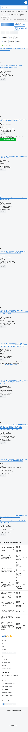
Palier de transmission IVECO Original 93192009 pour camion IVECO (11, 66)
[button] (25, 2)
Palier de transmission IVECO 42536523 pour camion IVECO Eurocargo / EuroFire (13, 119)
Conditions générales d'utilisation (10, 675)
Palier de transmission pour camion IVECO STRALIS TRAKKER (8, 604)
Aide (3, 646)
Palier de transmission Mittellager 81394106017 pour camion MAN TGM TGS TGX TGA (14, 460)
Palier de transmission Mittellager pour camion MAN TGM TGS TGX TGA (8, 570)
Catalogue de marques (7, 686)
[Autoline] (2, 11)
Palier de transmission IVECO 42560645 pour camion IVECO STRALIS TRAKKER (13, 252)
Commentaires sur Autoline (8, 683)
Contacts (4, 649)
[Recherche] (25, 7)
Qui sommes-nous (6, 643)
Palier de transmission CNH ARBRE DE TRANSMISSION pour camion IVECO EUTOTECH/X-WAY (8, 595)
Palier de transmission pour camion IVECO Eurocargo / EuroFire (8, 549)
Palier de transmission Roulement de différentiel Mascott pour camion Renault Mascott (7, 584)
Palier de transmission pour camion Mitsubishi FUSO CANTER (8, 611)
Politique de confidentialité (8, 678)
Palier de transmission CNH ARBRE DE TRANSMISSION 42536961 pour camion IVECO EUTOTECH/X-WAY (14, 312)
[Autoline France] (10, 2)
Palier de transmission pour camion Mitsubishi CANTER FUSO (8, 618)
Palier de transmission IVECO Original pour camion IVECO (6, 557)
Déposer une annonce (8, 139)
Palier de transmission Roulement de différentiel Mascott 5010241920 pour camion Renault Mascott (14, 381)
